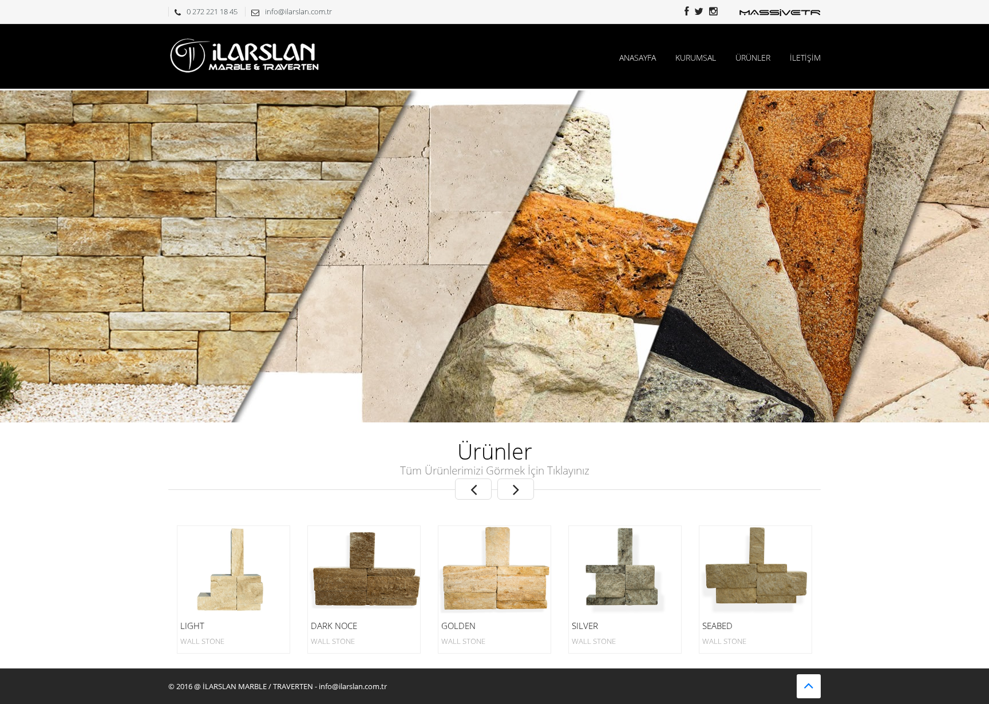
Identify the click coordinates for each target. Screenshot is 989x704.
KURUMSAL (695, 57)
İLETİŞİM (805, 57)
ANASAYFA (637, 57)
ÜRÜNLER (752, 57)
